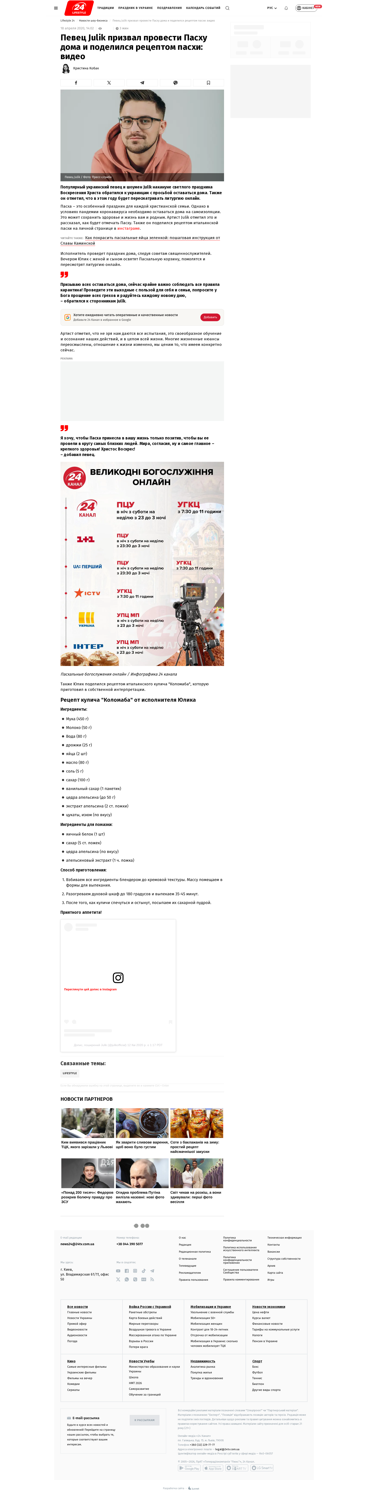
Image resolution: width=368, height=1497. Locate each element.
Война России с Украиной (150, 1307)
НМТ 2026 (135, 1383)
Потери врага (138, 1347)
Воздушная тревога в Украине (150, 1329)
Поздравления (169, 8)
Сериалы (73, 1390)
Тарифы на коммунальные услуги (276, 1329)
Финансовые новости (267, 1324)
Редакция (185, 1244)
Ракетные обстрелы (143, 1312)
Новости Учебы (141, 1361)
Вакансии (273, 1251)
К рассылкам (145, 1420)
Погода (72, 1341)
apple (213, 1467)
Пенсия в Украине (265, 1341)
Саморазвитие (139, 1389)
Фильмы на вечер (79, 1378)
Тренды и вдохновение (207, 1378)
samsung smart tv (261, 1467)
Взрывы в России (141, 1341)
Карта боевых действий (145, 1318)
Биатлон (258, 1384)
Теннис (257, 1378)
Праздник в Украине (135, 8)
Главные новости (79, 1312)
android (189, 1467)
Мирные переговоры (143, 1324)
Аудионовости (77, 1335)
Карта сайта (275, 1273)
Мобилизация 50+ (203, 1318)
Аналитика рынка (203, 1367)
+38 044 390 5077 (129, 1244)
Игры (270, 1280)
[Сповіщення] (286, 8)
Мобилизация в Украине (211, 1307)
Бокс (255, 1367)
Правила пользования (193, 1280)
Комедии (73, 1384)
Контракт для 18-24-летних (209, 1329)
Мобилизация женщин (206, 1324)
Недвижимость (203, 1361)
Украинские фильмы (81, 1372)
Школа (133, 1377)
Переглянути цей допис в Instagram (90, 989)
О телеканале (188, 1258)
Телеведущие (187, 1266)
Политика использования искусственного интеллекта (241, 1249)
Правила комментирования (241, 1279)
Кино (71, 1361)
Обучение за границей (145, 1394)
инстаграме (128, 228)
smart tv (236, 1467)
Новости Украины (79, 1318)
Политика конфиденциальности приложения (237, 1260)
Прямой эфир (76, 1324)
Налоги (257, 1335)
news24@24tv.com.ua (77, 1244)
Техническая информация (284, 1237)
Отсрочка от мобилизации (209, 1335)
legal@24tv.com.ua (227, 1449)
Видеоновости (77, 1329)
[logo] (79, 8)
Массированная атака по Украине (153, 1335)
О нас (182, 1237)
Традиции (105, 8)
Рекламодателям (190, 1273)
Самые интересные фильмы (86, 1367)
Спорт (257, 1361)
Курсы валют (261, 1318)
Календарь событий (203, 8)
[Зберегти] (208, 82)
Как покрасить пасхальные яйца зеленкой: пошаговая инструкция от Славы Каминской (140, 240)
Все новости (77, 1307)
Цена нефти (260, 1312)
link (118, 1271)
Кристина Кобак (86, 68)
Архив (271, 1266)
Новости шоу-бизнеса (93, 20)
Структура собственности (283, 1258)
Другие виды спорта (266, 1390)
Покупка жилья (201, 1372)
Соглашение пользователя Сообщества (240, 1271)
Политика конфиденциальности (237, 1239)
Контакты (273, 1244)
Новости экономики (268, 1307)
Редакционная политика (195, 1251)
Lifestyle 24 (67, 20)
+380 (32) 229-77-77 (202, 1444)
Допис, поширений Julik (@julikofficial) (100, 1045)
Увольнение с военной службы (212, 1312)
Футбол (257, 1372)
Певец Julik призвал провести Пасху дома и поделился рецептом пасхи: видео (164, 20)
